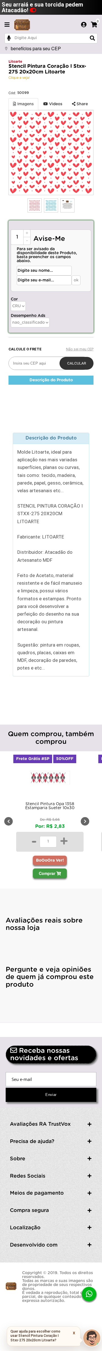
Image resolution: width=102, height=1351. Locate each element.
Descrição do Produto (51, 380)
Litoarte (15, 61)
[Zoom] (34, 205)
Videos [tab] (55, 104)
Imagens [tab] (25, 104)
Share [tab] (81, 104)
